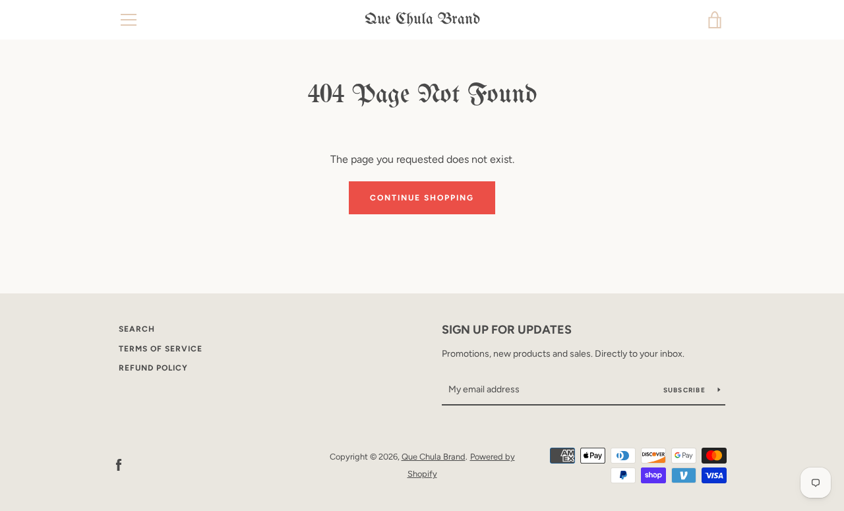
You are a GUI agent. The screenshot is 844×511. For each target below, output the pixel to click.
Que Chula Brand (422, 19)
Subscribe (685, 390)
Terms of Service (160, 348)
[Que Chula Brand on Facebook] (118, 464)
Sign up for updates (507, 329)
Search (137, 329)
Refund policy (153, 368)
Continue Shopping (422, 197)
